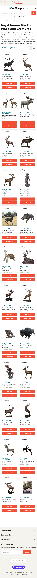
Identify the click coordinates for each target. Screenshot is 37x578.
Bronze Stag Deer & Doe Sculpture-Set (27, 462)
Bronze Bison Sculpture (27, 346)
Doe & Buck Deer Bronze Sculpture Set (9, 116)
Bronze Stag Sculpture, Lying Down (26, 269)
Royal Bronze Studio (7, 80)
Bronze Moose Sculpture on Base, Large (9, 500)
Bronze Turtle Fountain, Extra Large (8, 269)
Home (2, 21)
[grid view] (30, 48)
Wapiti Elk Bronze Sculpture (7, 193)
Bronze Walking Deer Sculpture (8, 462)
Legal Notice (29, 572)
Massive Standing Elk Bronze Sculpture (26, 154)
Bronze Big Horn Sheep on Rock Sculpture (9, 385)
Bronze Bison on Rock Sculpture (8, 346)
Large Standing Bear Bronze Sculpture (26, 193)
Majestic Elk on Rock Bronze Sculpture (26, 423)
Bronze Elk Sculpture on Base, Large (27, 500)
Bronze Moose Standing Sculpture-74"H (27, 115)
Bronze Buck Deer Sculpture (25, 385)
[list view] (34, 48)
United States (17, 560)
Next (21, 519)
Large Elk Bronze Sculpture (7, 154)
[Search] (33, 13)
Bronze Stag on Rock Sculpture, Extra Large (8, 308)
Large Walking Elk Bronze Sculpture (7, 77)
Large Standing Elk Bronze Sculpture (25, 77)
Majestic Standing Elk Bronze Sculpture (8, 231)
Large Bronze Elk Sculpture (7, 423)
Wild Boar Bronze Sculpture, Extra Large (26, 231)
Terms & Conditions (19, 572)
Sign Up (26, 552)
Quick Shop (9, 83)
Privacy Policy (8, 572)
